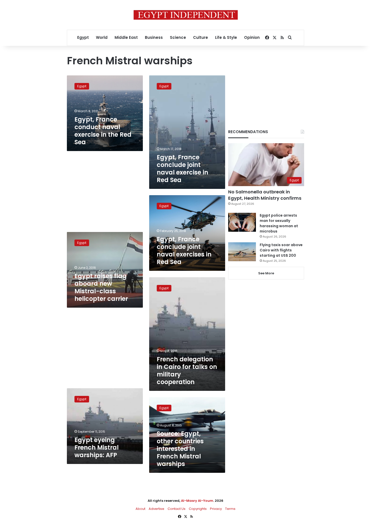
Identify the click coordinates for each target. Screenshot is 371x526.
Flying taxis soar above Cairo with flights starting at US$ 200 (281, 250)
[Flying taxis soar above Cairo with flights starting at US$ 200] (242, 251)
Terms (230, 508)
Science (178, 37)
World (102, 37)
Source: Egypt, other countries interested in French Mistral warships (180, 448)
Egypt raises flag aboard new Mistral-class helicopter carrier (101, 287)
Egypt (83, 37)
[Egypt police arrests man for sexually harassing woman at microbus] (242, 222)
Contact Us (177, 508)
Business (154, 37)
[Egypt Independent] (186, 15)
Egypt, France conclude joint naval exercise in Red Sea (182, 168)
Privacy (216, 508)
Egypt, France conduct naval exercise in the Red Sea (102, 130)
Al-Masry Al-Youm (197, 500)
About (140, 508)
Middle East (126, 37)
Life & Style (226, 37)
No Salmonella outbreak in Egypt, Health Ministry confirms (264, 195)
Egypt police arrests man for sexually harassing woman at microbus (279, 223)
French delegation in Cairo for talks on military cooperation (187, 370)
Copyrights (198, 508)
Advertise (156, 508)
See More (266, 273)
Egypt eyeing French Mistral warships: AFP (96, 447)
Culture (200, 37)
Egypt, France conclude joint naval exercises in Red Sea (184, 250)
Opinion (252, 37)
